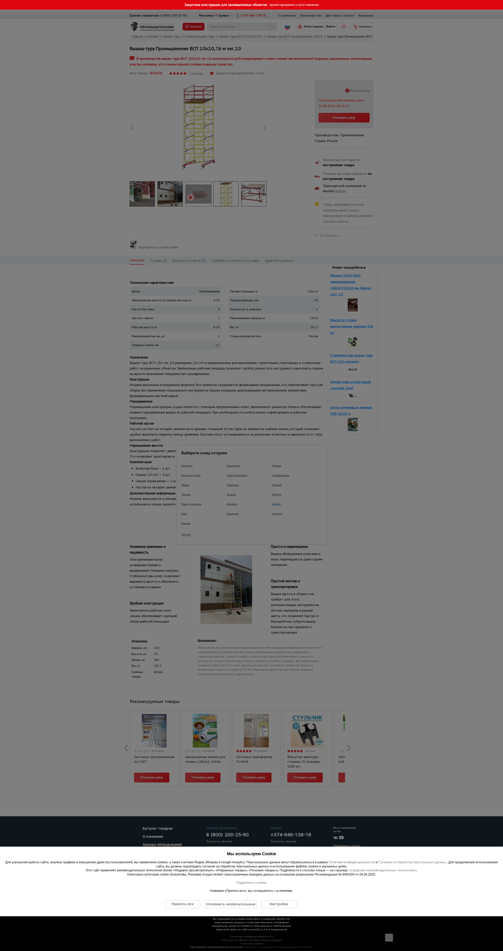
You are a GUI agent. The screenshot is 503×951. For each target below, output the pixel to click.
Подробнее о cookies (251, 882)
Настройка (279, 904)
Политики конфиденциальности (352, 862)
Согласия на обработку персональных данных (412, 862)
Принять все (183, 904)
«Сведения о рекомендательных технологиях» (383, 870)
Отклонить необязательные (230, 904)
